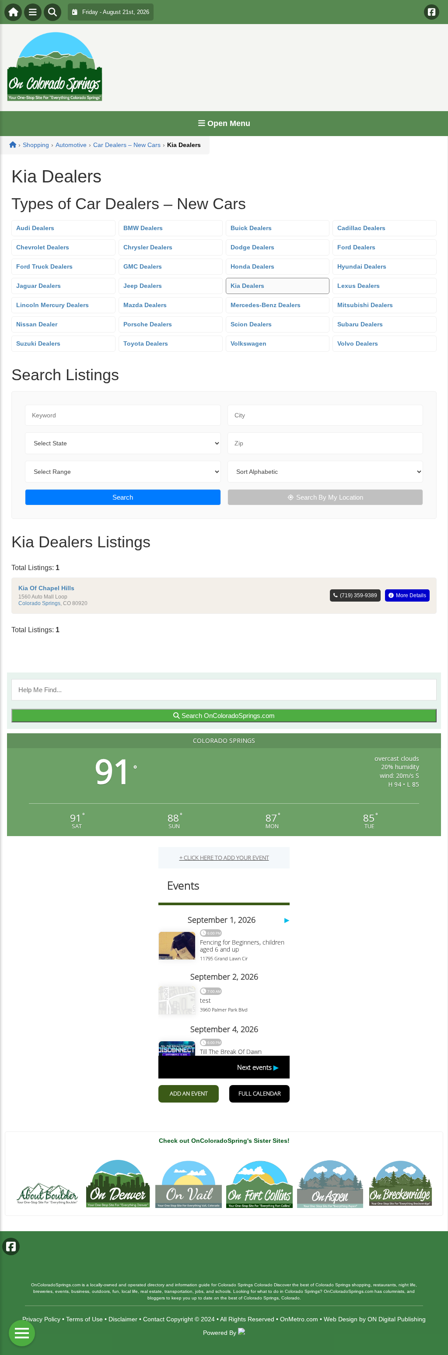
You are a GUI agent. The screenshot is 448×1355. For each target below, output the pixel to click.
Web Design (340, 1319)
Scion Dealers (251, 324)
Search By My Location (329, 497)
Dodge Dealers (252, 247)
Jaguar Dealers (38, 285)
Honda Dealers (252, 266)
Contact (153, 1319)
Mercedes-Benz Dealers (266, 304)
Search (122, 497)
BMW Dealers (143, 227)
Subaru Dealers (360, 324)
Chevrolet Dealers (42, 247)
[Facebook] (431, 12)
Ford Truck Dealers (44, 266)
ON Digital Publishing (397, 1319)
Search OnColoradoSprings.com (227, 715)
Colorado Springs (39, 603)
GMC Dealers (142, 266)
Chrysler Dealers (147, 247)
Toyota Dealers (145, 343)
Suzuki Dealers (38, 343)
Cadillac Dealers (361, 227)
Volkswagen (248, 343)
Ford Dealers (356, 247)
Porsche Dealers (147, 324)
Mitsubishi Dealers (365, 304)
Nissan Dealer (36, 324)
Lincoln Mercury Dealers (52, 304)
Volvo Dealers (357, 343)
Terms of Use (84, 1319)
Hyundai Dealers (361, 266)
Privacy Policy (41, 1319)
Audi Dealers (35, 227)
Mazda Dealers (145, 304)
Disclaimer (122, 1319)
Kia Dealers (247, 285)
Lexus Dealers (358, 285)
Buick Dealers (251, 227)
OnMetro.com (299, 1319)
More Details (411, 595)
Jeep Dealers (142, 285)
